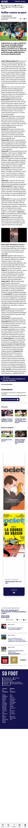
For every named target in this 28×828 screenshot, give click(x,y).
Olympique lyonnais (12, 700)
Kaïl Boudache (4, 713)
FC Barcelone (12, 715)
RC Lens (12, 712)
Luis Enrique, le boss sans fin (6, 432)
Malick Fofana (4, 721)
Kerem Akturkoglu (5, 718)
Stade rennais (12, 705)
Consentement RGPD (17, 683)
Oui (3, 617)
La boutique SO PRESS (10, 679)
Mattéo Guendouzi (5, 695)
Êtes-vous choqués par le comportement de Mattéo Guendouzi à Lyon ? (13, 611)
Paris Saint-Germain (12, 696)
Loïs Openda (4, 715)
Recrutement (7, 685)
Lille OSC (12, 703)
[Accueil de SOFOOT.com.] (4, 2)
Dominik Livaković (4, 710)
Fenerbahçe (13, 702)
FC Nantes (12, 713)
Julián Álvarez (4, 701)
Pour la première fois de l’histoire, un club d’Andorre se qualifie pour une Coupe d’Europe (14, 634)
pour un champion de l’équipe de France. (13, 344)
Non (7, 617)
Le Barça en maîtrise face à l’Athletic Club (12, 645)
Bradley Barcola (4, 698)
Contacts (17, 678)
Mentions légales (8, 681)
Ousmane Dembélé (4, 704)
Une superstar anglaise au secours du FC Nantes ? (12, 623)
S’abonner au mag (20, 1)
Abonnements (7, 678)
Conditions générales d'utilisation (12, 682)
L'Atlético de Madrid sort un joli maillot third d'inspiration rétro (20, 433)
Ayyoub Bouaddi (4, 707)
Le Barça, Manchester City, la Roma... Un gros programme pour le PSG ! (21, 412)
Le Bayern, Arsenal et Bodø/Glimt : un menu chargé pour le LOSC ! (7, 412)
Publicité (6, 683)
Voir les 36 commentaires (9, 399)
